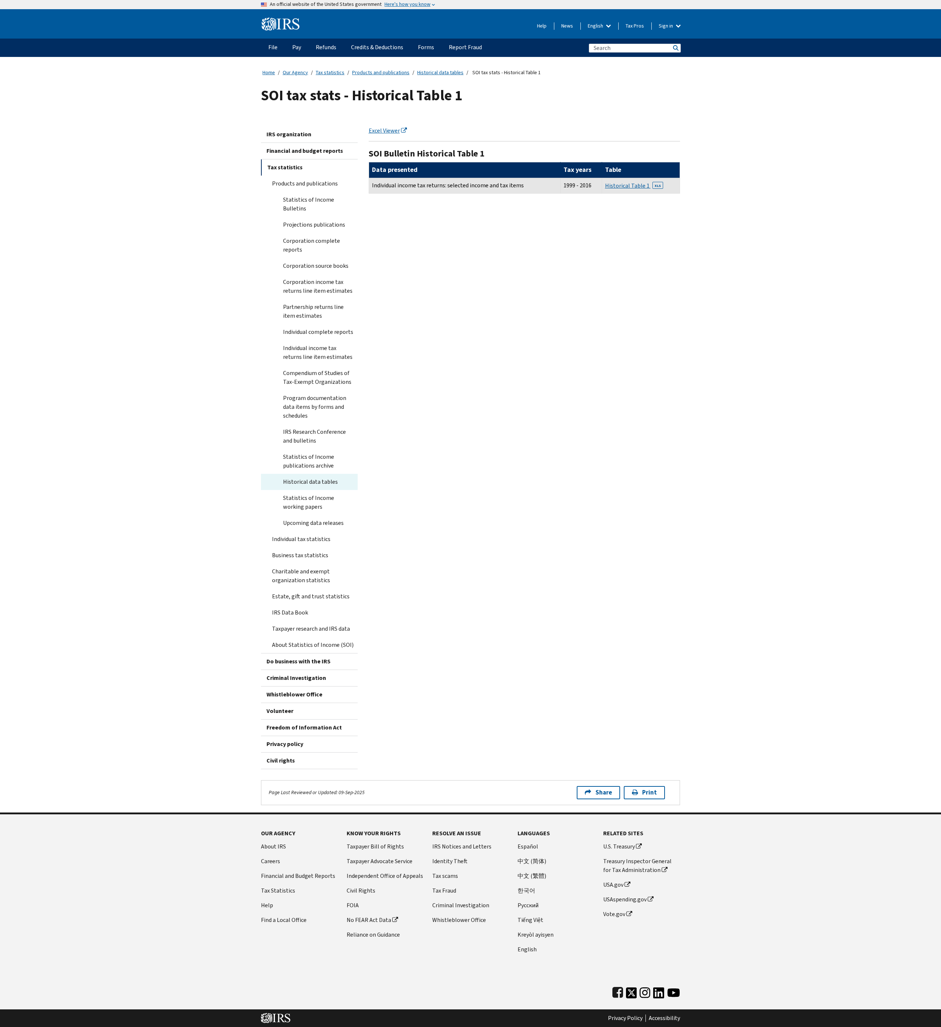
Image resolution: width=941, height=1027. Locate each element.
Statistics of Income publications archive (308, 461)
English (596, 25)
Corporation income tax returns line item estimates (318, 286)
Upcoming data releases (313, 523)
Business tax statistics (300, 555)
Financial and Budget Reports (298, 876)
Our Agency (295, 72)
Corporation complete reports (311, 245)
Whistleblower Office (294, 694)
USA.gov (613, 885)
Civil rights (280, 760)
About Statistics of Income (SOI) (313, 645)
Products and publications (380, 72)
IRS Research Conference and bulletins (314, 436)
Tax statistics (330, 72)
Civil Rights (361, 890)
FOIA (353, 905)
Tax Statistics (278, 890)
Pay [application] (296, 47)
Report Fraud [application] (465, 47)
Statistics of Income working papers (308, 502)
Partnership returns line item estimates (313, 311)
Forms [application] (426, 47)
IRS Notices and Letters (461, 846)
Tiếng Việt (530, 920)
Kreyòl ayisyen (536, 934)
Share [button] (603, 792)
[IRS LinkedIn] (658, 991)
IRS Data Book (290, 612)
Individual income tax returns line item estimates (318, 352)
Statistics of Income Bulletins (308, 204)
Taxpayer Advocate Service (379, 861)
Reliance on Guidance (373, 934)
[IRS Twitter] (631, 991)
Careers (270, 861)
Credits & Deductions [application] (377, 47)
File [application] (273, 47)
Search (675, 48)
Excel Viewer (384, 130)
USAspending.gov (625, 899)
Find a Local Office (284, 920)
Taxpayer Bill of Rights (375, 846)
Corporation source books (315, 266)
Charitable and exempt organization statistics (301, 575)
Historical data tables (440, 72)
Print (649, 792)
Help (542, 25)
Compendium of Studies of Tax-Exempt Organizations (317, 377)
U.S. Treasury (619, 846)
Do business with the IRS (298, 661)
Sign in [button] (666, 25)
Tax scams (445, 876)
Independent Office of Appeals (385, 876)
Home (268, 72)
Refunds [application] (326, 47)
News (567, 25)
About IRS (273, 846)
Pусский (528, 905)
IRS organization (288, 134)
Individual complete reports (318, 332)
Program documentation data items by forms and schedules (314, 406)
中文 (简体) (532, 861)
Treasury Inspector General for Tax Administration (637, 865)
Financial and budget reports (304, 151)
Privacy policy (284, 744)
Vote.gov (614, 914)
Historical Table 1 (633, 186)
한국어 (526, 890)
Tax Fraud (444, 890)
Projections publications (314, 224)
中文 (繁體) (532, 876)
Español (528, 846)
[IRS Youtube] (673, 991)
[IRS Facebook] (617, 991)
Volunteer (279, 711)
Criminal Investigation (296, 678)
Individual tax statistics (301, 539)
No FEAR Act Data (369, 920)
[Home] (281, 21)
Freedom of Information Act (304, 727)
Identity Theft (450, 861)
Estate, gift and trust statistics (311, 596)
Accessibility (664, 1018)
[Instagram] (645, 991)
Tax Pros (635, 25)
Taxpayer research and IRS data (311, 629)
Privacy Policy (625, 1018)
